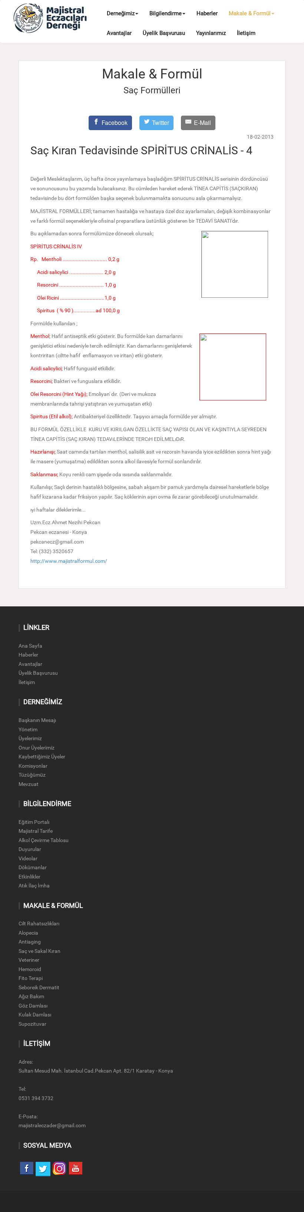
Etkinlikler (29, 877)
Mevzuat (29, 784)
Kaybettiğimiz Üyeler (42, 757)
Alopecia (28, 933)
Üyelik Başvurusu (164, 33)
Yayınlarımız (211, 33)
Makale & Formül (250, 13)
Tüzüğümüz (32, 775)
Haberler (207, 13)
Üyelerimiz (30, 738)
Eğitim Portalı (34, 822)
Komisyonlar (33, 766)
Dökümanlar (33, 867)
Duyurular (30, 849)
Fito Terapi (31, 978)
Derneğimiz (121, 13)
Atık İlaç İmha (34, 886)
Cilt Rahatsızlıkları (39, 923)
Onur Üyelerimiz (36, 748)
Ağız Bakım (31, 996)
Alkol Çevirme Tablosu (44, 840)
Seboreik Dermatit (39, 987)
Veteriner (29, 960)
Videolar (28, 858)
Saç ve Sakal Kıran (39, 951)
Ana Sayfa (30, 646)
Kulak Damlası (35, 1015)
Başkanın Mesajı (37, 720)
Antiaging (30, 942)
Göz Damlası (33, 1006)
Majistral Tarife (36, 831)
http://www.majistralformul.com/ (68, 561)
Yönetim (28, 729)
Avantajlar (119, 33)
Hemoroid (30, 969)
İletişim (246, 33)
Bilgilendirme (165, 13)
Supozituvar (32, 1024)
